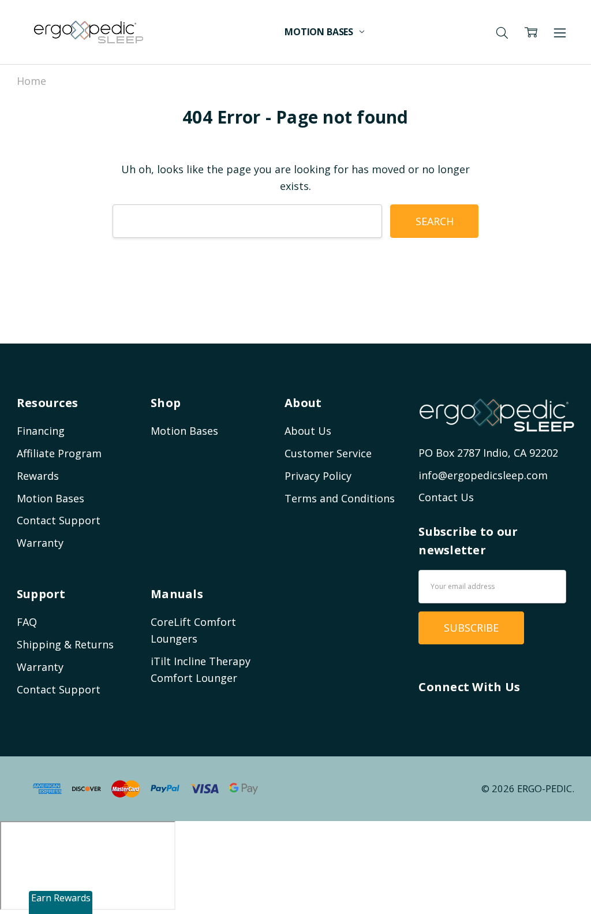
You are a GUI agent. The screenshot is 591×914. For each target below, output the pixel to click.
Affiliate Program (59, 453)
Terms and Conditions (340, 498)
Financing (41, 431)
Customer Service (328, 453)
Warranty (40, 543)
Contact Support (58, 520)
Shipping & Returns (65, 644)
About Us (308, 431)
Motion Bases (320, 31)
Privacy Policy (318, 476)
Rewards (38, 476)
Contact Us (446, 497)
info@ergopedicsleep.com (483, 475)
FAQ (27, 622)
